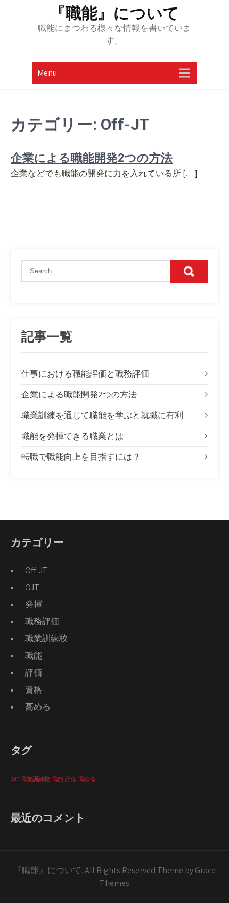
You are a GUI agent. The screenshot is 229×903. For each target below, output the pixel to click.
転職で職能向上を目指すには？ (81, 456)
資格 (33, 689)
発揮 (33, 604)
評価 (33, 672)
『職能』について (114, 13)
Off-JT (36, 570)
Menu (47, 72)
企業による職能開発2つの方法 (92, 158)
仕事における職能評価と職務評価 (85, 373)
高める (38, 706)
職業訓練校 (46, 638)
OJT (32, 587)
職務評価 (42, 621)
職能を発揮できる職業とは (72, 436)
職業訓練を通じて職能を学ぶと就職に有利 (102, 415)
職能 (33, 655)
